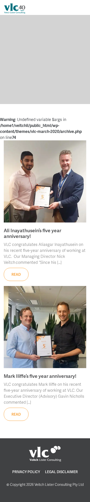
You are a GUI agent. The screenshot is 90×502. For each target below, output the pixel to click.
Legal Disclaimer (61, 471)
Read (16, 274)
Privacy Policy (26, 471)
